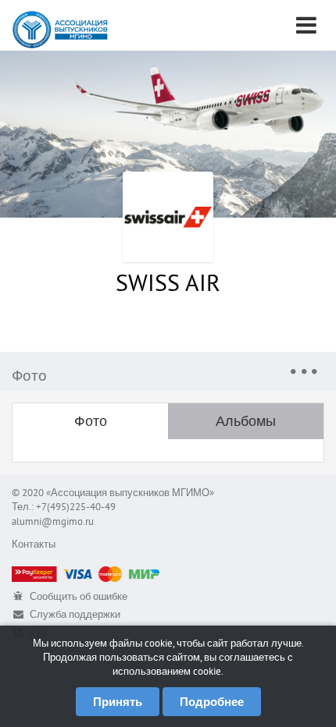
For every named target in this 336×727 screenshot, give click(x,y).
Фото (90, 421)
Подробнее (212, 701)
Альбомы (246, 421)
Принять (117, 701)
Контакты (33, 544)
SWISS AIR (168, 282)
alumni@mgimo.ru (53, 521)
